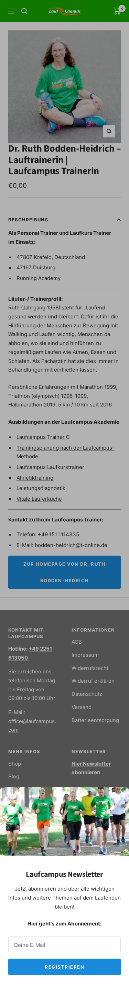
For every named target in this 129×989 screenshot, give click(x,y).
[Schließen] (118, 797)
